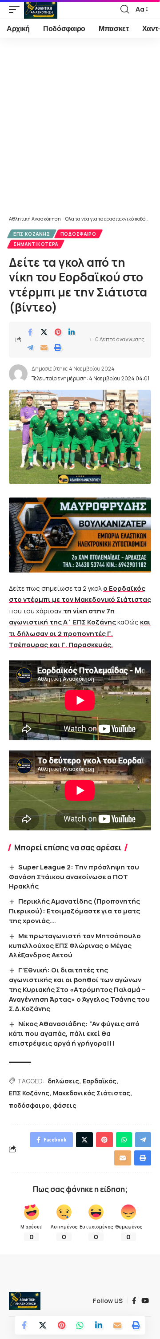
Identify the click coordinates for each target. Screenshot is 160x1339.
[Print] (58, 347)
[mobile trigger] (16, 9)
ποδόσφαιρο (29, 1105)
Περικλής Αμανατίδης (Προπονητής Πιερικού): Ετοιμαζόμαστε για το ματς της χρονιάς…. (74, 911)
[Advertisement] (80, 131)
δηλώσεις (63, 1081)
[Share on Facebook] (30, 332)
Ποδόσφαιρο (78, 234)
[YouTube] (145, 1301)
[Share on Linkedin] (71, 332)
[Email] (44, 347)
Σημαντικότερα (35, 244)
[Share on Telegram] (30, 347)
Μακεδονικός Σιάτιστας (91, 1093)
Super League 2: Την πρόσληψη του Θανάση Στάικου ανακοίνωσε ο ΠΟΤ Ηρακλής (74, 876)
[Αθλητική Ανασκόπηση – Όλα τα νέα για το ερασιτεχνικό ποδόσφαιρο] (24, 1301)
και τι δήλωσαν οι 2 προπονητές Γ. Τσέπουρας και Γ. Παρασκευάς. (80, 633)
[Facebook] (134, 1301)
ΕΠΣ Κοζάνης (31, 234)
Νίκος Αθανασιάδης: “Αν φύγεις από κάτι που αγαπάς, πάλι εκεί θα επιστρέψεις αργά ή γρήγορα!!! (74, 1033)
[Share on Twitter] (44, 332)
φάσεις (64, 1105)
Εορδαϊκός (99, 1081)
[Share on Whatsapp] (80, 1325)
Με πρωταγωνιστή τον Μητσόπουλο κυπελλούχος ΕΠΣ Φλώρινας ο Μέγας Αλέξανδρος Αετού (75, 945)
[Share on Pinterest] (58, 332)
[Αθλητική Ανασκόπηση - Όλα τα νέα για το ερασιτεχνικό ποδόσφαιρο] (40, 9)
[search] (124, 9)
